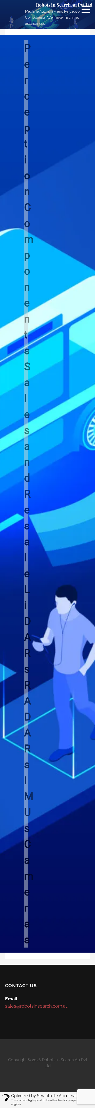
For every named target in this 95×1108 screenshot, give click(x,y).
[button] (87, 9)
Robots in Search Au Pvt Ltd (64, 5)
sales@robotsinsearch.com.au (36, 1006)
